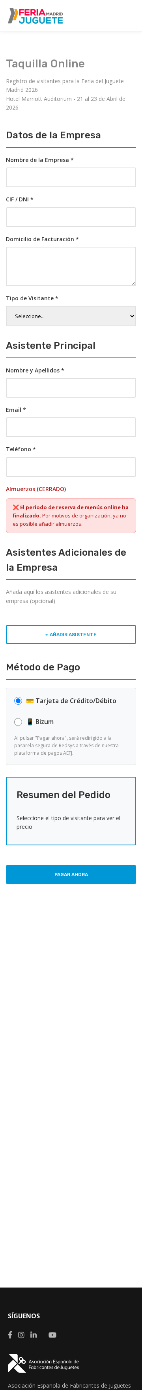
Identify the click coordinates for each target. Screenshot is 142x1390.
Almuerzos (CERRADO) (36, 489)
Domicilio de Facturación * (42, 239)
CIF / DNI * (20, 199)
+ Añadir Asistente (71, 634)
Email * (16, 409)
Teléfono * (21, 449)
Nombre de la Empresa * (40, 160)
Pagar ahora (71, 874)
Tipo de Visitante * (32, 298)
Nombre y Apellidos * (35, 370)
